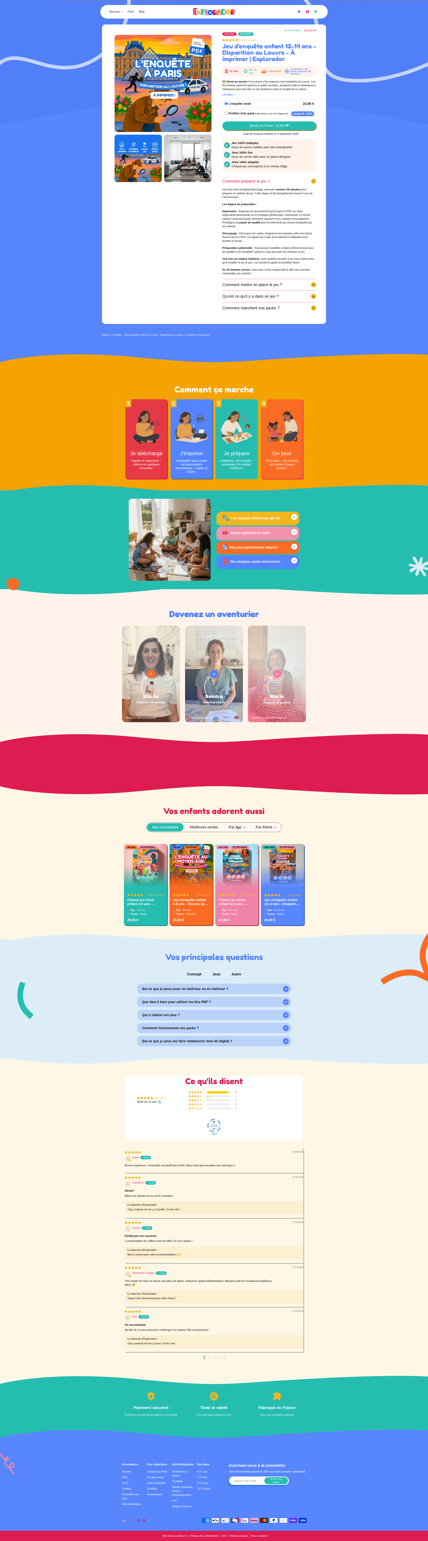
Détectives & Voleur (179, 1473)
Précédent (294, 30)
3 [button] (215, 1357)
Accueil (126, 1471)
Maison (106, 334)
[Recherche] (299, 12)
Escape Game (155, 1477)
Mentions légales (239, 1535)
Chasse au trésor (157, 1471)
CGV (125, 1483)
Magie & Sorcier (181, 1506)
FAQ (124, 1477)
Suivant (308, 30)
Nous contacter (259, 1535)
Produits (117, 334)
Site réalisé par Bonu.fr (175, 1535)
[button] (230, 40)
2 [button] (209, 1357)
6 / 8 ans (202, 1477)
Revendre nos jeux (130, 1496)
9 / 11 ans (202, 1483)
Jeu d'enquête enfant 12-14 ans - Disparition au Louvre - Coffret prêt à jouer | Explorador (282, 902)
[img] (133, 1152)
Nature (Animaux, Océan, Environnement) (182, 1491)
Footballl (177, 1481)
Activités (152, 1488)
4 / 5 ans (202, 1471)
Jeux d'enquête (156, 1483)
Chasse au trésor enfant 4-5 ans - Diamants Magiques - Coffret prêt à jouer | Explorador (144, 902)
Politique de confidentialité (204, 1535)
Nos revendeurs (131, 1504)
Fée (174, 1500)
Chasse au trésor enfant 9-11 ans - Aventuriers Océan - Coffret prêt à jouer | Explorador (235, 902)
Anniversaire (154, 1494)
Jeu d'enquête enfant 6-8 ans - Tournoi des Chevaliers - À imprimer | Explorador (190, 902)
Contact (126, 1488)
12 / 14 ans (203, 1488)
